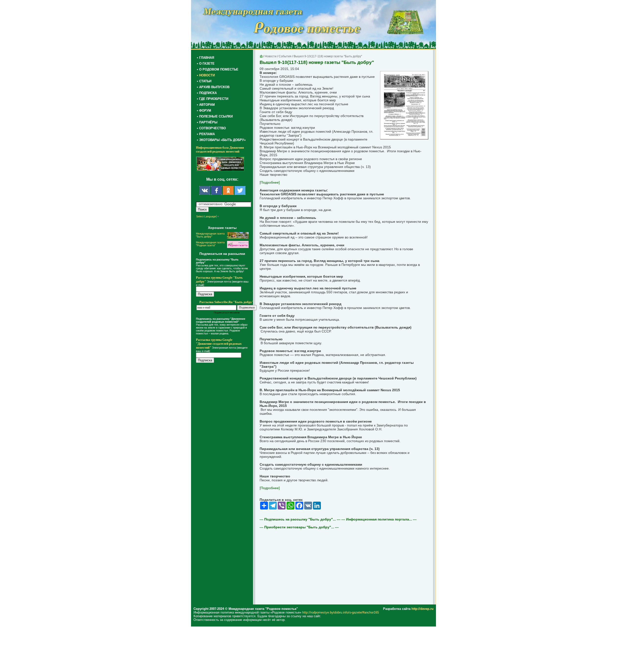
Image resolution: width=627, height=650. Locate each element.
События (285, 56)
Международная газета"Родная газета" (210, 244)
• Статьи (204, 81)
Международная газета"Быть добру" (210, 235)
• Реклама (206, 134)
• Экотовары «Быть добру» (221, 140)
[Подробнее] (270, 182)
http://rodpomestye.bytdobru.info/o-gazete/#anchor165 (340, 612)
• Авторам (206, 104)
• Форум (204, 110)
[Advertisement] (225, 465)
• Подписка (207, 93)
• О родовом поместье (217, 69)
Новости (271, 56)
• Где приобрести (212, 99)
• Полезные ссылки (215, 116)
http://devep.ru (422, 609)
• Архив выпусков (213, 87)
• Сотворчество (211, 128)
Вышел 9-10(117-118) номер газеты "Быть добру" (328, 56)
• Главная (205, 57)
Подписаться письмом (227, 312)
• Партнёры (207, 122)
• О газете (206, 63)
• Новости (206, 75)
